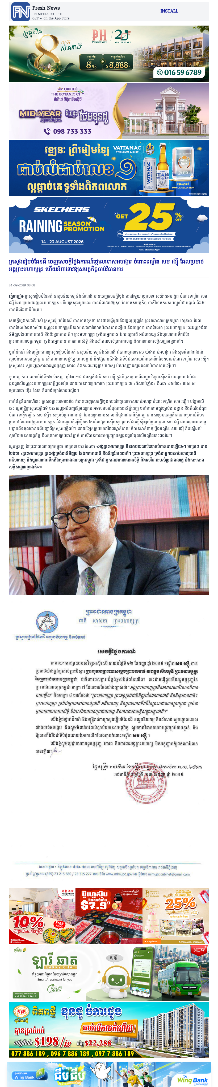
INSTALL (169, 11)
